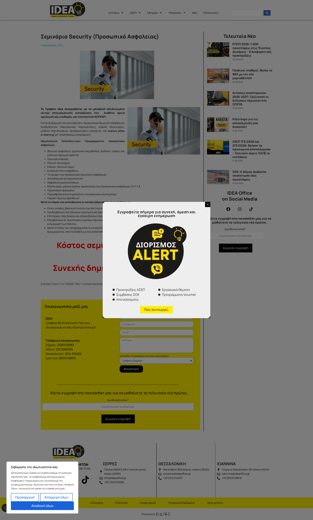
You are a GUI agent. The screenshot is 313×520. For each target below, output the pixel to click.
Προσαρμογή (25, 497)
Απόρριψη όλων (56, 497)
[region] (42, 487)
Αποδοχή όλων (42, 506)
